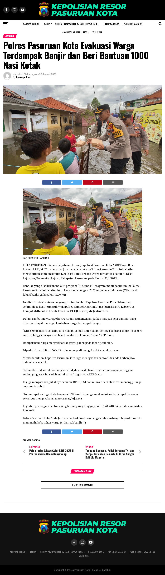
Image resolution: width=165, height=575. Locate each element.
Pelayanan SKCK (111, 23)
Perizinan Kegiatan (132, 23)
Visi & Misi (97, 32)
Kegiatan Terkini (31, 23)
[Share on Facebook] (51, 182)
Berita (47, 23)
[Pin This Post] (92, 182)
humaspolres (23, 77)
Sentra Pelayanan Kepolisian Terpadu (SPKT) (77, 23)
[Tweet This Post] (72, 182)
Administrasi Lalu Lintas (74, 32)
